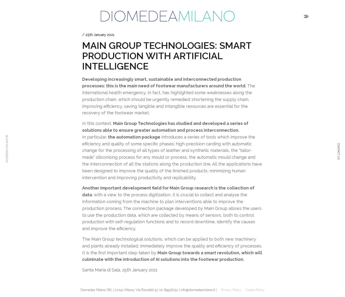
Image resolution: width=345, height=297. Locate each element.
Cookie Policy (255, 290)
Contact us (338, 151)
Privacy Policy (231, 290)
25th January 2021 (100, 35)
